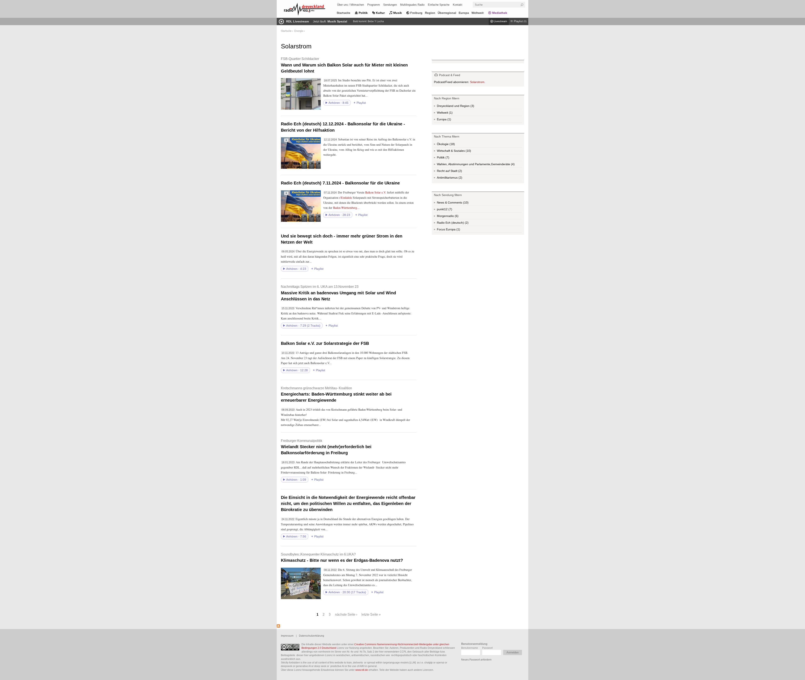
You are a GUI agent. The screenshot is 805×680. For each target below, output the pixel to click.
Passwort (487, 647)
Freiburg (416, 12)
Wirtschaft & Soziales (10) (460, 151)
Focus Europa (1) (453, 230)
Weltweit (477, 12)
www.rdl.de (361, 669)
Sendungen (390, 4)
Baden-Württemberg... (346, 208)
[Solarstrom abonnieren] (278, 626)
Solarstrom (477, 82)
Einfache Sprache (438, 4)
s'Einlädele (345, 198)
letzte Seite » (371, 614)
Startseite (343, 12)
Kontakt (457, 4)
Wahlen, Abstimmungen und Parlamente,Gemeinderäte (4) (479, 165)
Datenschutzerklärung (311, 635)
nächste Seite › (346, 614)
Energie (298, 31)
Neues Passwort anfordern (476, 659)
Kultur (380, 12)
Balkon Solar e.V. (375, 192)
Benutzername (469, 647)
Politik (363, 12)
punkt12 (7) (450, 210)
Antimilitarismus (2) (460, 178)
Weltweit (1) (450, 113)
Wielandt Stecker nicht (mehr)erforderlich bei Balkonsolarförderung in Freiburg (326, 447)
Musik (397, 12)
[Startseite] (310, 10)
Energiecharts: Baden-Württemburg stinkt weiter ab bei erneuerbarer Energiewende (336, 394)
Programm (373, 4)
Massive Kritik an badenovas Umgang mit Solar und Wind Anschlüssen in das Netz (338, 293)
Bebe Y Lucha (376, 21)
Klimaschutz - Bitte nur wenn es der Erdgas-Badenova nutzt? (342, 557)
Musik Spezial (337, 21)
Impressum (287, 635)
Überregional (447, 12)
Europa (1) (449, 120)
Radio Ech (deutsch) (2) (459, 223)
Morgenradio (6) (456, 216)
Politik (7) (447, 158)
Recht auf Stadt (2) (453, 171)
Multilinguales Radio (412, 4)
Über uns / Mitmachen (350, 4)
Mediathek (499, 12)
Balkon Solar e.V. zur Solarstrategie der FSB (325, 343)
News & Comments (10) (460, 203)
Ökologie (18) (452, 145)
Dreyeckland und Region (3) (464, 106)
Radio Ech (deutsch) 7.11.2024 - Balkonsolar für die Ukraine (340, 183)
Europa (464, 12)
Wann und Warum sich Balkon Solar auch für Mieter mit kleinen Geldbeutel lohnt (344, 65)
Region (430, 12)
